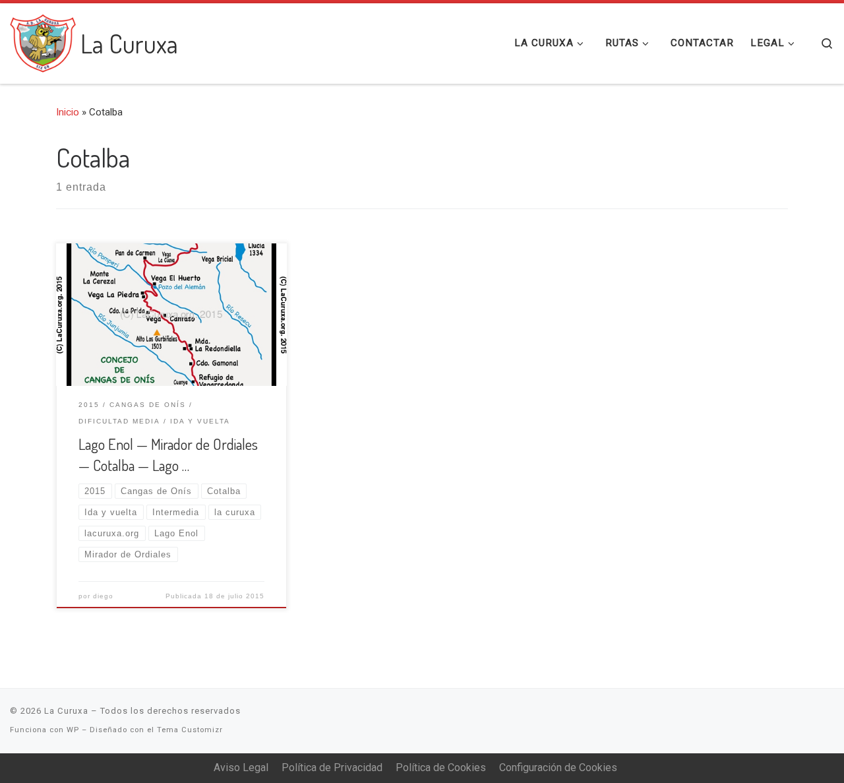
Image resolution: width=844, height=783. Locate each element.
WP (73, 730)
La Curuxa (66, 711)
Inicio (67, 112)
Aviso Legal (241, 767)
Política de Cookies (441, 767)
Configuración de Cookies (558, 767)
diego (103, 596)
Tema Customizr (190, 730)
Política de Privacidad (332, 767)
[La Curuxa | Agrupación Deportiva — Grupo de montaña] (43, 39)
